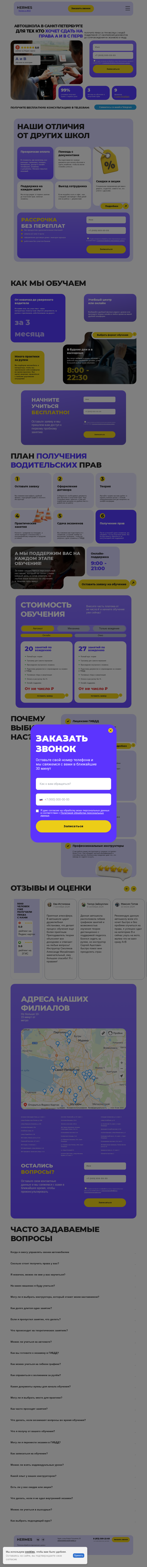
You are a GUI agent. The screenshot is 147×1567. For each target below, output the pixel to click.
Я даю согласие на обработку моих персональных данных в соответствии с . (75, 813)
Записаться (73, 826)
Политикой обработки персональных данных (72, 814)
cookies (30, 1551)
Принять (78, 1555)
